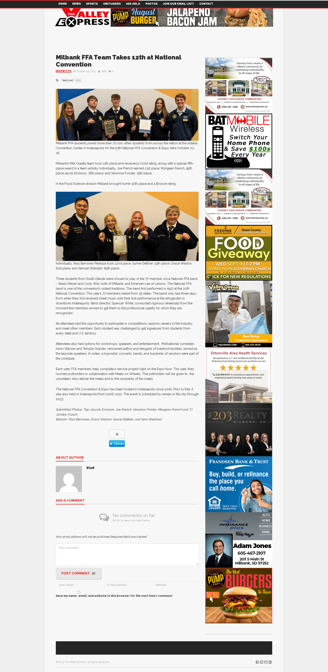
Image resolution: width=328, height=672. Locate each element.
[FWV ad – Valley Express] (238, 85)
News (76, 3)
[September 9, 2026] (238, 252)
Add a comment (70, 501)
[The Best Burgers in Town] (238, 595)
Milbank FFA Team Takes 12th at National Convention (118, 61)
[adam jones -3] (238, 539)
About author (70, 458)
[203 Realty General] (238, 429)
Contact (206, 3)
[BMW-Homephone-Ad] (238, 141)
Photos (151, 3)
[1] (238, 313)
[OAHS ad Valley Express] (238, 375)
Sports (92, 3)
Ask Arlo (133, 3)
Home (62, 3)
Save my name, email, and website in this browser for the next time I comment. (114, 595)
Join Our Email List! (178, 3)
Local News (63, 71)
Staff (103, 71)
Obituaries (112, 3)
